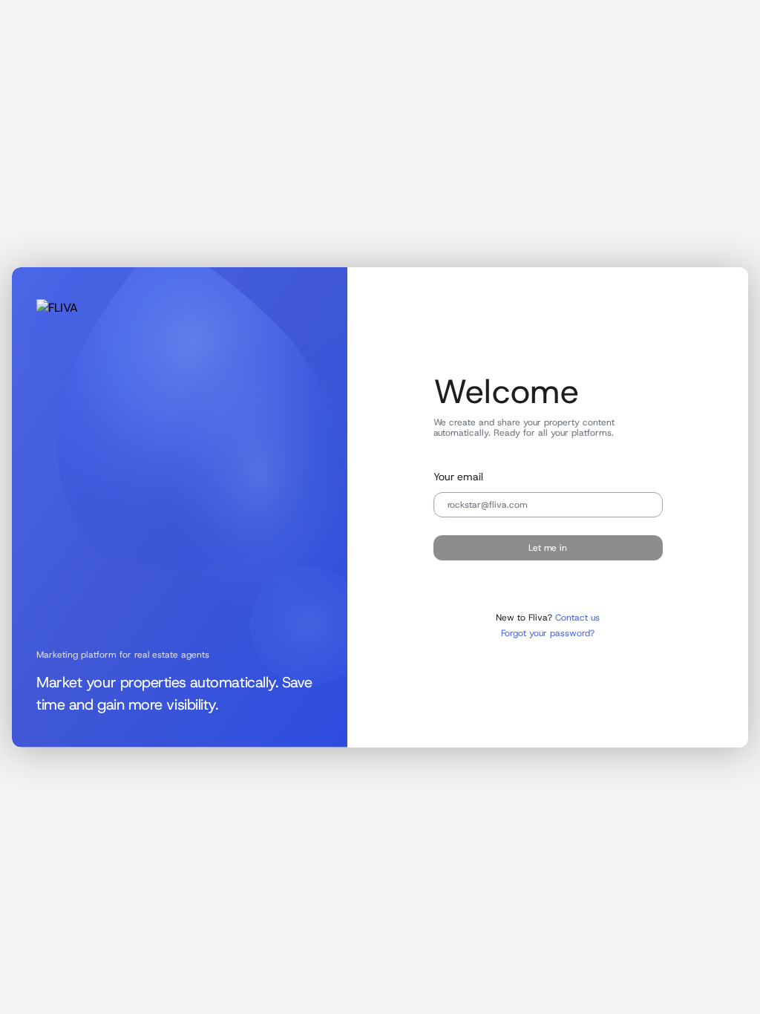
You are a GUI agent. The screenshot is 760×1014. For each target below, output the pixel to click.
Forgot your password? (547, 633)
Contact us (577, 618)
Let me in (548, 548)
